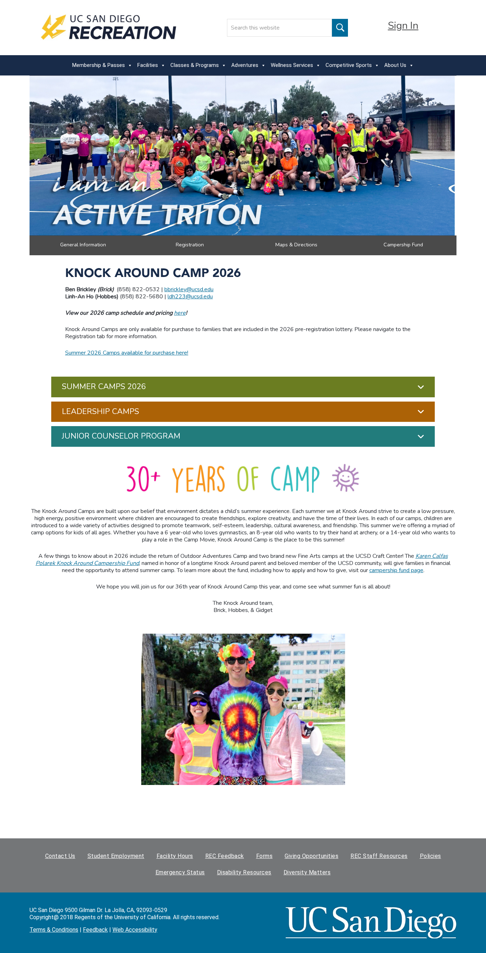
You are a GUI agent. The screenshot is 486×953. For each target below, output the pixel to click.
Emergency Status (180, 872)
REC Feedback (224, 856)
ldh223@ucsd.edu (190, 296)
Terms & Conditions (54, 929)
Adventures (244, 65)
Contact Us (60, 856)
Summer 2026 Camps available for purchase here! (126, 353)
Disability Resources (244, 872)
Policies (430, 856)
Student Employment (116, 856)
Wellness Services (292, 65)
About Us (395, 65)
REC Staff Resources (379, 856)
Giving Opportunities (311, 856)
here (180, 313)
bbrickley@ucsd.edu (188, 289)
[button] (243, 387)
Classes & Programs (194, 65)
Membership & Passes (98, 65)
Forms (264, 856)
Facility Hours (175, 856)
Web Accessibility (134, 929)
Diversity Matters (307, 872)
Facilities (147, 65)
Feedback (95, 929)
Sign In (403, 25)
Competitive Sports (349, 65)
